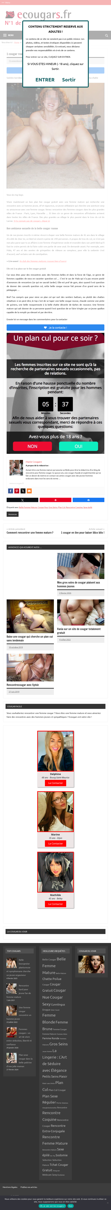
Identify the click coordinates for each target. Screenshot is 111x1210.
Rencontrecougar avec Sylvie (23, 685)
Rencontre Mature (49, 1150)
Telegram (56, 1170)
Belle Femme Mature (28, 507)
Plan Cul (61, 507)
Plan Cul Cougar (57, 1089)
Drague (46, 1009)
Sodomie (62, 1155)
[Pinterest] (16, 490)
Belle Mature (61, 973)
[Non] (107, 1202)
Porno (58, 1103)
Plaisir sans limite (48, 1083)
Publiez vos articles (29, 1187)
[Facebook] (10, 490)
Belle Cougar (49, 959)
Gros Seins (53, 507)
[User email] (29, 490)
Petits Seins (50, 1076)
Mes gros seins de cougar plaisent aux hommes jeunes (78, 584)
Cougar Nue (43, 507)
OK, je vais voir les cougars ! (52, 1206)
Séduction (47, 1160)
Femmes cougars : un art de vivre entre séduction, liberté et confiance (19, 1037)
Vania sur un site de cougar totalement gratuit (79, 631)
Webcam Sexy (49, 1174)
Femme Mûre (62, 1034)
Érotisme (61, 1175)
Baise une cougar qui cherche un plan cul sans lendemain (30, 638)
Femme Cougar (60, 1029)
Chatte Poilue (51, 979)
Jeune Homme (47, 1051)
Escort (57, 1010)
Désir (53, 1010)
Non (70, 1206)
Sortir (69, 80)
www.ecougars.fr (16, 483)
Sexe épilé (87, 507)
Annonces (12, 514)
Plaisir (63, 1076)
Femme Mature (49, 1034)
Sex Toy (52, 1156)
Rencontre (62, 1107)
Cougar (45, 984)
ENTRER (45, 80)
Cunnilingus (58, 1004)
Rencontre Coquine (74, 507)
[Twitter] (23, 490)
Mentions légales (10, 1187)
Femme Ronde (50, 1038)
